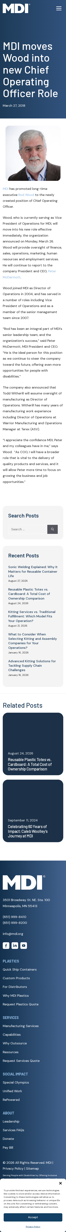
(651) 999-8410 (14, 917)
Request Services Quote (21, 1061)
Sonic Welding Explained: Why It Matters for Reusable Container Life (33, 571)
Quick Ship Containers (20, 969)
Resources (11, 1052)
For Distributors (15, 987)
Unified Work (12, 1091)
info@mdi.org (13, 934)
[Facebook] (6, 946)
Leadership (11, 1121)
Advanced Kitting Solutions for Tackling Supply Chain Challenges (32, 665)
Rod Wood (26, 195)
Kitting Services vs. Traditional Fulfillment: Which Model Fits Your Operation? (31, 616)
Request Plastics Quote (20, 1004)
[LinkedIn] (15, 946)
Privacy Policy (33, 1226)
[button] (60, 1183)
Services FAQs (13, 1130)
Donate (8, 1139)
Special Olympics (16, 1082)
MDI (5, 189)
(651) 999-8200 (15, 923)
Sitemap (32, 1169)
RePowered (11, 1100)
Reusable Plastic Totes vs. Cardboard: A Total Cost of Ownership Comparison (29, 594)
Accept (33, 1217)
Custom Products (16, 978)
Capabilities (12, 1034)
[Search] (52, 529)
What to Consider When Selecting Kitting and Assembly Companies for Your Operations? (32, 641)
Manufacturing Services (21, 1026)
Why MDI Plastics (16, 995)
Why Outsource (15, 1043)
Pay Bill (8, 1147)
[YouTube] (23, 946)
